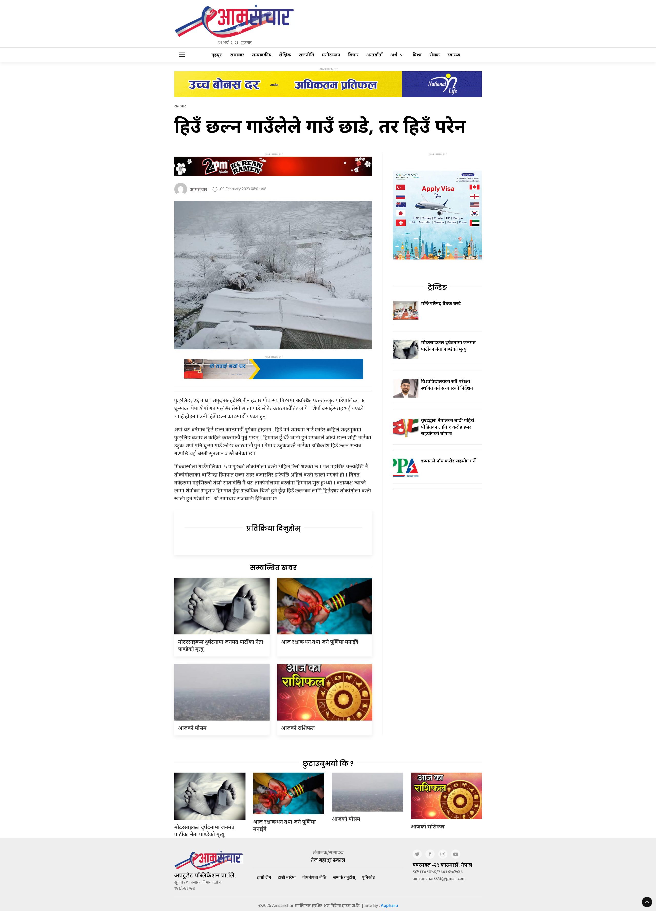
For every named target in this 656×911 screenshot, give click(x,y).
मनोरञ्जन (331, 54)
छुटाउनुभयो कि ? (328, 763)
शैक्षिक (285, 54)
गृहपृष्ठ (216, 54)
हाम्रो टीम (264, 877)
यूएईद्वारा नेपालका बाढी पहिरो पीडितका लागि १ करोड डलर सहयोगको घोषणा (447, 426)
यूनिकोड (368, 877)
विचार (353, 54)
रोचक (434, 54)
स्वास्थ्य (453, 54)
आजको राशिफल (298, 727)
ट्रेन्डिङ (437, 287)
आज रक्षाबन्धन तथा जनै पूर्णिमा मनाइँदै (319, 641)
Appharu (389, 905)
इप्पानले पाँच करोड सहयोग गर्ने (448, 461)
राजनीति (306, 54)
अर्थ (393, 54)
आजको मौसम (192, 727)
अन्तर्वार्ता (374, 54)
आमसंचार (198, 189)
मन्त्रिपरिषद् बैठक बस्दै (441, 303)
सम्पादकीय (261, 54)
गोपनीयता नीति (314, 877)
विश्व (417, 54)
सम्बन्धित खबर (273, 567)
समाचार (237, 54)
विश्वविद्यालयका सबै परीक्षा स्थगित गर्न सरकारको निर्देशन (447, 384)
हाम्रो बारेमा (287, 877)
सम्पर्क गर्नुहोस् (344, 877)
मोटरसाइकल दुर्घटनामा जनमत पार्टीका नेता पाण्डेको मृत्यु (448, 345)
